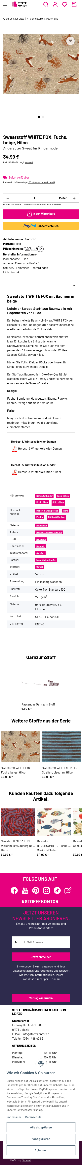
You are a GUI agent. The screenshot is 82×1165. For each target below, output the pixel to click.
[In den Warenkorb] (6, 31)
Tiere (65, 510)
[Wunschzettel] (64, 4)
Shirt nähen (58, 502)
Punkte (39, 517)
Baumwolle (41, 525)
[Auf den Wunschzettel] (70, 41)
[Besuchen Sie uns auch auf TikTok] (57, 890)
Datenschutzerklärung (26, 970)
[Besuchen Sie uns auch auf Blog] (68, 890)
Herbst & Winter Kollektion (49, 532)
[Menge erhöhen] (74, 198)
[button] (46, 4)
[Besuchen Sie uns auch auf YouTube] (25, 890)
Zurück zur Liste (15, 18)
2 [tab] (43, 117)
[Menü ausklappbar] (5, 2)
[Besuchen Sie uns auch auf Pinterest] (36, 890)
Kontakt (16, 272)
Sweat (39, 566)
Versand (29, 162)
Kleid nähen (63, 496)
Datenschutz (33, 1117)
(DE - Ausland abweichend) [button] (41, 182)
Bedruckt (40, 546)
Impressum (14, 1117)
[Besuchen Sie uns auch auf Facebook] (14, 890)
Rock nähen (42, 502)
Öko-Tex (40, 553)
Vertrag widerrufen (41, 998)
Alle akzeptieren (41, 1127)
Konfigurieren (41, 1138)
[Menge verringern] (7, 198)
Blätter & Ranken (56, 517)
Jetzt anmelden (41, 957)
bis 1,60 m (41, 539)
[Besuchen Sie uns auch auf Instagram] (46, 890)
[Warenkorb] (74, 4)
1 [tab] (39, 117)
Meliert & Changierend (47, 510)
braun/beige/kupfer (46, 560)
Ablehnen (41, 1150)
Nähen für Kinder (44, 496)
